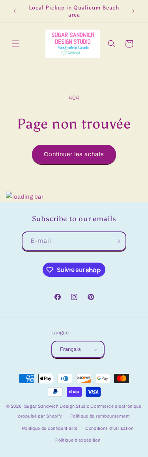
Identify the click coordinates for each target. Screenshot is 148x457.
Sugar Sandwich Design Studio (57, 406)
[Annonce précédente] (14, 11)
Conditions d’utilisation (109, 428)
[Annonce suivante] (133, 11)
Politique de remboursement (100, 416)
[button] (15, 43)
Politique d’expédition (77, 440)
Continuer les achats (74, 154)
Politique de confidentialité (50, 428)
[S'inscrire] (117, 241)
